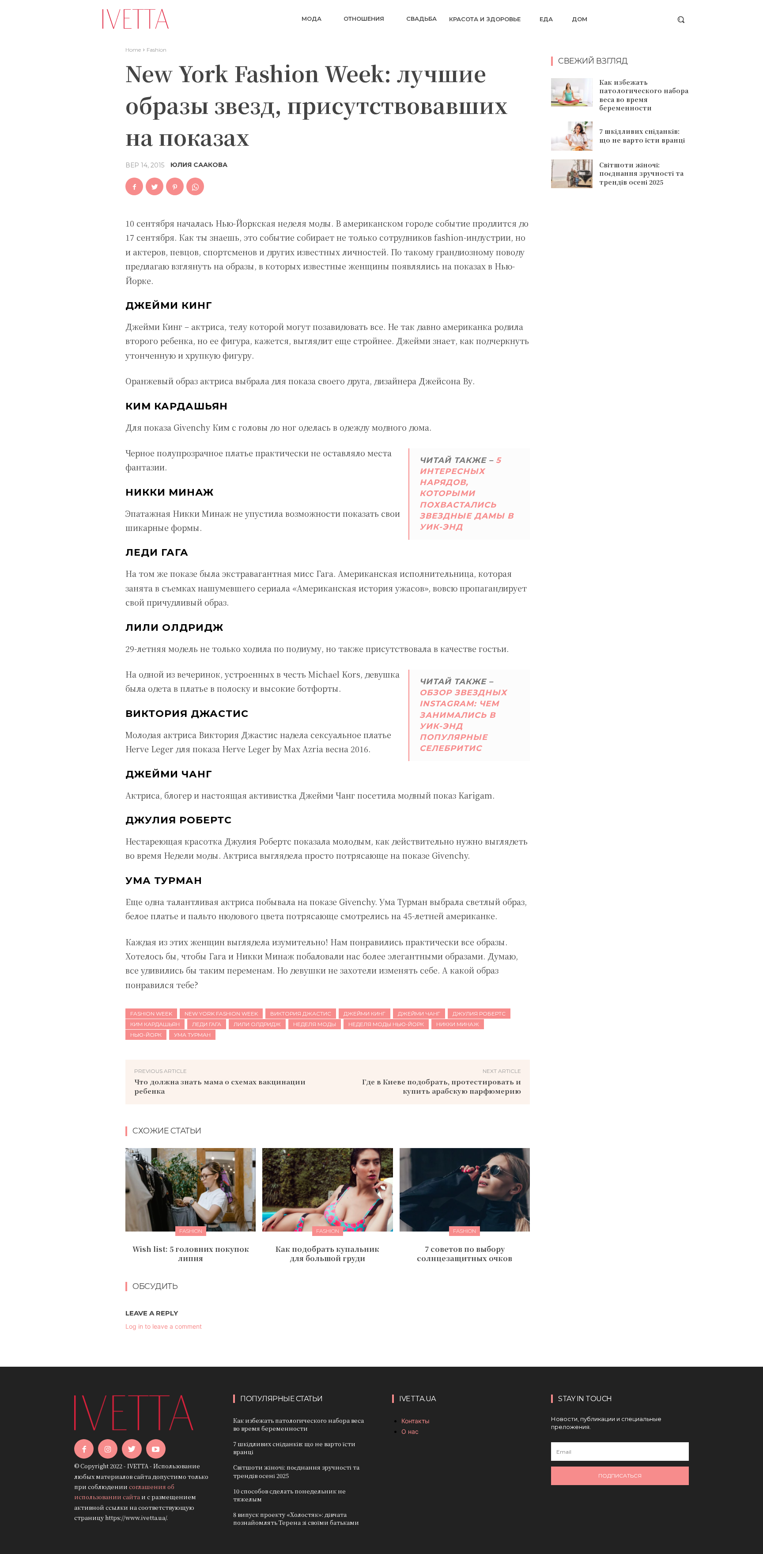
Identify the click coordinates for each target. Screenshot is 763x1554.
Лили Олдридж (257, 1024)
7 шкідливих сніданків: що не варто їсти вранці (642, 135)
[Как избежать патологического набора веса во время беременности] (572, 92)
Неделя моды (314, 1024)
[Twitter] (154, 186)
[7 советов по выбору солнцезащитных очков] (465, 1190)
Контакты (415, 1421)
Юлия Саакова (198, 165)
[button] (681, 19)
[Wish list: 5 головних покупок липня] (190, 1190)
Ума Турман (192, 1034)
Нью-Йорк (146, 1034)
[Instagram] (107, 1449)
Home (133, 49)
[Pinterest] (175, 186)
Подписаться (620, 1475)
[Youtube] (156, 1449)
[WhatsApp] (195, 186)
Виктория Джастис (300, 1013)
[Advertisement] (620, 338)
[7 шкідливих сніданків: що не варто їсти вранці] (572, 136)
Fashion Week (151, 1013)
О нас (410, 1431)
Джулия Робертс (479, 1013)
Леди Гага (206, 1024)
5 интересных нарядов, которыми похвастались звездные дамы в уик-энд (466, 493)
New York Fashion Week (221, 1013)
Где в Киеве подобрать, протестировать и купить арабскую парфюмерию (441, 1086)
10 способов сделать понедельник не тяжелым (289, 1495)
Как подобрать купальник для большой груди (327, 1253)
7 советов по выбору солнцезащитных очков (464, 1253)
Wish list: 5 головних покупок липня (190, 1253)
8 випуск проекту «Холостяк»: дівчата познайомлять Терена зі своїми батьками (296, 1518)
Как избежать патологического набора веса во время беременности (643, 95)
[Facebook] (134, 186)
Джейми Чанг (419, 1013)
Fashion (156, 49)
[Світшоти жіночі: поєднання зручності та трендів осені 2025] (572, 174)
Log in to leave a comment (163, 1326)
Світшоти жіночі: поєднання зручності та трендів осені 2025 (641, 173)
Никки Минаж (457, 1024)
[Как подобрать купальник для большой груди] (327, 1190)
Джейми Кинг (364, 1013)
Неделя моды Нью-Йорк (386, 1024)
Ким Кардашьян (155, 1024)
